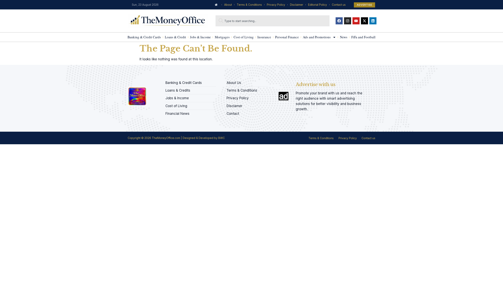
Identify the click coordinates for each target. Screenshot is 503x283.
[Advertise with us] (283, 96)
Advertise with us (315, 84)
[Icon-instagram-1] (142, 81)
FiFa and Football (363, 37)
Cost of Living (244, 37)
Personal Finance (287, 37)
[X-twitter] (364, 20)
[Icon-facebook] (129, 81)
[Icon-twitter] (135, 81)
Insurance (264, 37)
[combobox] (273, 20)
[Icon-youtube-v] (149, 81)
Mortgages (222, 37)
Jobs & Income (200, 37)
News (343, 37)
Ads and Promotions (317, 37)
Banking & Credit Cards (144, 37)
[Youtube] (356, 20)
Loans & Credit (175, 37)
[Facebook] (339, 20)
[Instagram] (347, 20)
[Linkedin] (372, 20)
